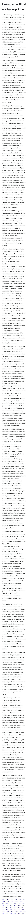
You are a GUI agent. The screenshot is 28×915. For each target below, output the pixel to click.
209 (16, 899)
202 (3, 905)
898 (3, 899)
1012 (12, 911)
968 (23, 903)
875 (20, 899)
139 (12, 901)
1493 (8, 901)
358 (11, 909)
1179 (19, 905)
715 (22, 907)
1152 (21, 901)
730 (3, 909)
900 (3, 913)
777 (11, 903)
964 (19, 903)
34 (3, 907)
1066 (3, 901)
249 (23, 913)
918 (3, 903)
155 (18, 909)
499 (7, 903)
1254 (16, 901)
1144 (15, 903)
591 (10, 907)
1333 (23, 909)
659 (7, 909)
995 (20, 911)
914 (24, 911)
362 (6, 907)
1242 (16, 911)
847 (15, 905)
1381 (12, 899)
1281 (3, 911)
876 (23, 905)
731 (18, 907)
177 (19, 913)
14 (6, 913)
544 (15, 913)
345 (8, 911)
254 (14, 907)
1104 (7, 899)
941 (11, 905)
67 (14, 909)
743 (7, 905)
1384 (11, 913)
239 (24, 899)
